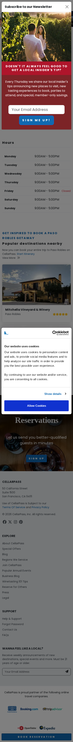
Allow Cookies (36, 405)
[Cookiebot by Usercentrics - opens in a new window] (52, 333)
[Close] (67, 7)
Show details (52, 393)
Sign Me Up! (36, 120)
